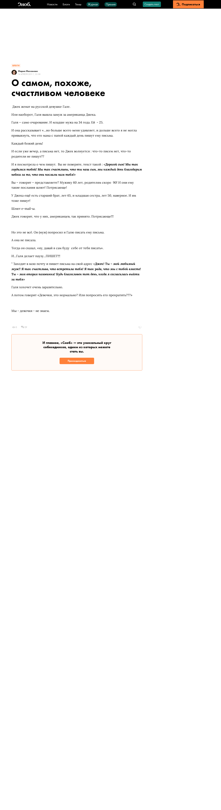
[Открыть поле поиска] (134, 4)
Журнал (93, 4)
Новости (52, 4)
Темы (78, 4)
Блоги (66, 4)
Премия (111, 4)
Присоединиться (77, 360)
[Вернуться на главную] (24, 4)
